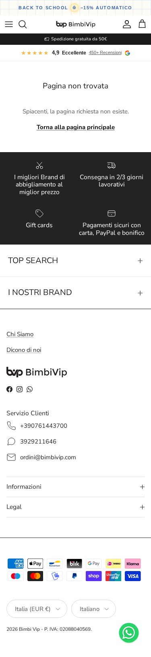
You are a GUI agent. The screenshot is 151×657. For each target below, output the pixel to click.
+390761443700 (43, 426)
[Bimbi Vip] (76, 24)
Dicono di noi (23, 350)
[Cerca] (26, 24)
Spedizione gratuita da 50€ (79, 39)
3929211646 (38, 441)
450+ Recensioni (105, 52)
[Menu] (9, 24)
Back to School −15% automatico (75, 7)
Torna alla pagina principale (76, 127)
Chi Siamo (19, 334)
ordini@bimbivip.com (48, 457)
